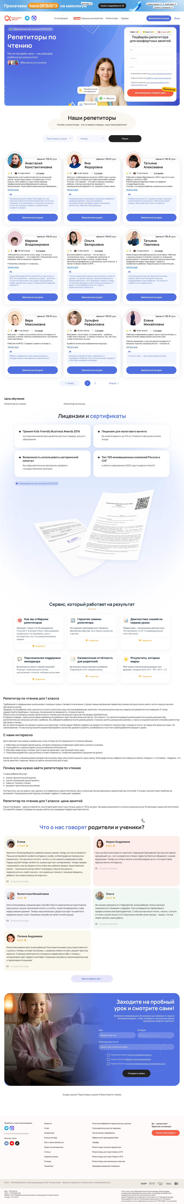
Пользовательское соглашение (106, 1128)
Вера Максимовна (35, 322)
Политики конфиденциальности (159, 73)
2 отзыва (99, 330)
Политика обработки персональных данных (111, 1123)
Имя (101, 1030)
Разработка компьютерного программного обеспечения (37, 1195)
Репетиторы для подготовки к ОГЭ (107, 1156)
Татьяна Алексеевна (153, 165)
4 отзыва (40, 173)
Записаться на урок (158, 18)
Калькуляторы (50, 1137)
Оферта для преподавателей (105, 1137)
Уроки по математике (53, 1147)
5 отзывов (158, 173)
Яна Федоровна (93, 165)
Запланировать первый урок (150, 92)
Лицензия (48, 1166)
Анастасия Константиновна (38, 165)
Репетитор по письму (74, 403)
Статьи (47, 1152)
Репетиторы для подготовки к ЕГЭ (107, 1152)
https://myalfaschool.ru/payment (133, 1197)
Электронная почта (108, 1042)
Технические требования (103, 1133)
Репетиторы (112, 18)
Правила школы (51, 1156)
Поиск (125, 138)
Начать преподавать (165, 1132)
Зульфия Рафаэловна (94, 322)
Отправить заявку (136, 1073)
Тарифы (125, 18)
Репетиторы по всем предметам (106, 1147)
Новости (48, 1123)
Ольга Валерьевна (94, 242)
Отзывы (47, 1161)
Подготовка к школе (57, 138)
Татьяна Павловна (151, 242)
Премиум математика (88, 18)
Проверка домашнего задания (106, 1166)
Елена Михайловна (154, 322)
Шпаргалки (49, 1133)
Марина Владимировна (37, 242)
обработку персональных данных (158, 78)
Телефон (141, 1030)
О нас (46, 1128)
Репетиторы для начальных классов (108, 1161)
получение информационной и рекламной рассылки (146, 1064)
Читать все (13, 189)
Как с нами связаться (54, 1142)
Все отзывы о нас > (92, 978)
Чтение (84, 138)
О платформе (61, 18)
